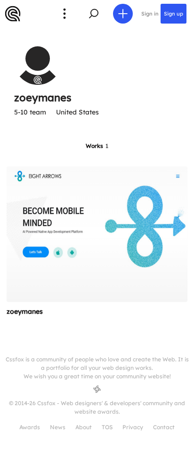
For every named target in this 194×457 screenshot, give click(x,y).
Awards (29, 427)
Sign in (150, 13)
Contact (164, 427)
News (57, 427)
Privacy (132, 427)
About (83, 427)
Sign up (173, 13)
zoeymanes (25, 311)
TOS (107, 427)
